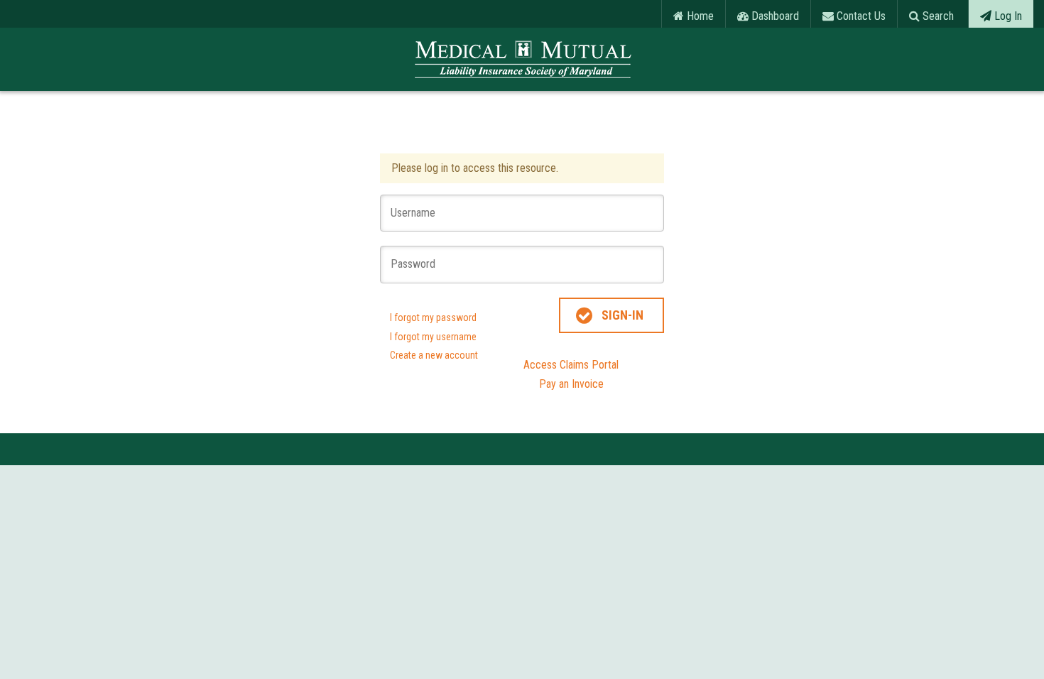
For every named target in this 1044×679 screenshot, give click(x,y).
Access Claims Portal (571, 364)
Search (937, 16)
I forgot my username (433, 336)
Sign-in (622, 315)
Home (699, 16)
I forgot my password (433, 317)
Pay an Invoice (571, 384)
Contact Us (860, 16)
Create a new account (434, 355)
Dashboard (774, 16)
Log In (1006, 16)
